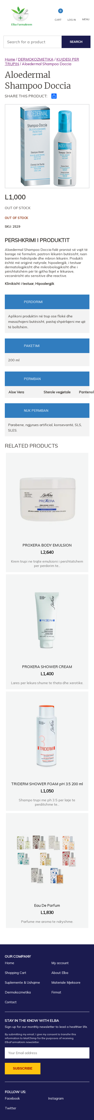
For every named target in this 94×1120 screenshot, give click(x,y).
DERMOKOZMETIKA (36, 59)
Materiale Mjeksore (65, 982)
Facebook (12, 1098)
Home (10, 59)
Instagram (56, 1098)
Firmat (56, 992)
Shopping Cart (15, 973)
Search (76, 41)
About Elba (59, 973)
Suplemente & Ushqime (22, 982)
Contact (11, 1002)
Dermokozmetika (18, 992)
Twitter (10, 1108)
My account (60, 963)
